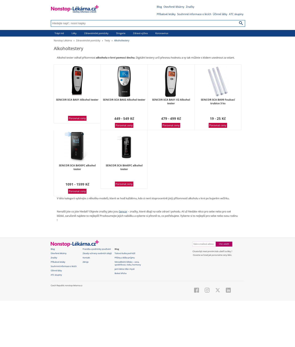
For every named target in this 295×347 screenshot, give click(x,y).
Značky (190, 6)
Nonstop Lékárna (63, 40)
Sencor (123, 211)
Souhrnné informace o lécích (194, 14)
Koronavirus (161, 33)
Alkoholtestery (121, 40)
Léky (74, 33)
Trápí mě (59, 33)
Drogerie (120, 33)
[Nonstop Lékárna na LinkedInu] (228, 290)
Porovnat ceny (77, 118)
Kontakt (86, 257)
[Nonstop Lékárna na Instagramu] (207, 290)
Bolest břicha (120, 273)
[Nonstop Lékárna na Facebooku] (196, 290)
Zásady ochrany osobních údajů (97, 253)
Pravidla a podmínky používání (97, 249)
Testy (107, 40)
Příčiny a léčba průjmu (125, 257)
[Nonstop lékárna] (75, 9)
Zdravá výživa (140, 33)
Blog (159, 6)
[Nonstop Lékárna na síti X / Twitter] (218, 290)
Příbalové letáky (166, 14)
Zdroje (85, 262)
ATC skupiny (236, 14)
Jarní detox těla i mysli (124, 269)
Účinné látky (220, 14)
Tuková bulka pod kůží (125, 253)
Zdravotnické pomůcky (96, 33)
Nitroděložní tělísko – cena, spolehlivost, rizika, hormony (128, 263)
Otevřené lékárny (173, 6)
